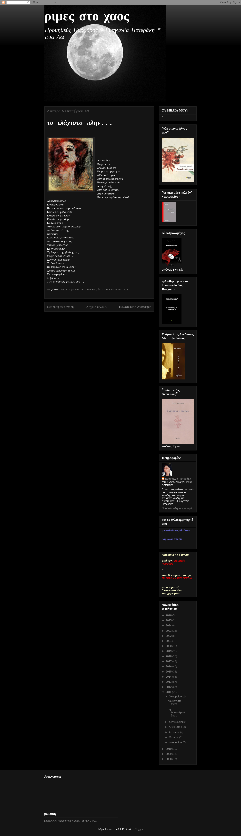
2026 (169, 615)
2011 (169, 692)
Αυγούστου (176, 727)
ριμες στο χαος (86, 16)
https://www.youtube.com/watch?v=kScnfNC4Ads (70, 820)
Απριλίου (174, 732)
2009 (169, 754)
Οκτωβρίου (175, 696)
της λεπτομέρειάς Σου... (177, 712)
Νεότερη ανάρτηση (60, 307)
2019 (169, 651)
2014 (169, 676)
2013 (169, 681)
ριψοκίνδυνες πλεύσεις (176, 530)
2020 (169, 646)
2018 (169, 656)
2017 (169, 661)
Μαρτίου (174, 737)
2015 (169, 671)
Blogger (139, 829)
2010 (169, 748)
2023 (169, 630)
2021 (169, 641)
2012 (169, 687)
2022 (169, 635)
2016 (169, 666)
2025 (169, 620)
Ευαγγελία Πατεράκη (178, 478)
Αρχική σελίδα (96, 307)
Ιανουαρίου (175, 742)
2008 (169, 759)
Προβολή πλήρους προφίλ (177, 508)
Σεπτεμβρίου (176, 722)
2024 (169, 625)
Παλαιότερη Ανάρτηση (135, 307)
